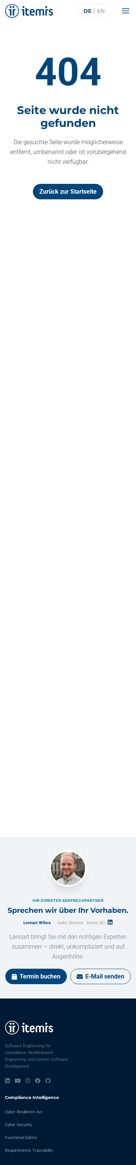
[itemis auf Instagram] (27, 1081)
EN (101, 11)
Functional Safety (21, 1137)
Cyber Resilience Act (24, 1112)
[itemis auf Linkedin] (7, 1081)
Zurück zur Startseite (68, 191)
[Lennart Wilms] (68, 869)
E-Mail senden (104, 976)
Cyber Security (18, 1124)
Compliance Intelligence (32, 1097)
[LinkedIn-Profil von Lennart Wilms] (110, 922)
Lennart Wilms (37, 922)
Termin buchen (40, 976)
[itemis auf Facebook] (37, 1081)
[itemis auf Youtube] (18, 1081)
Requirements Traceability (29, 1150)
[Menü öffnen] (127, 10)
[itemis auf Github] (48, 1081)
